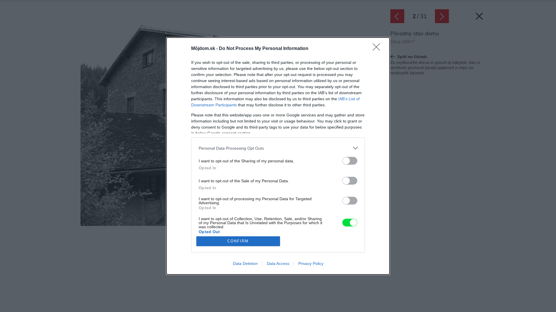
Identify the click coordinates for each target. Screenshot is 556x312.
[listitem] (278, 148)
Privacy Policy (310, 263)
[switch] (349, 161)
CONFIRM (238, 241)
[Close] (378, 48)
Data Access (278, 263)
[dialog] (278, 156)
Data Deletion (245, 263)
